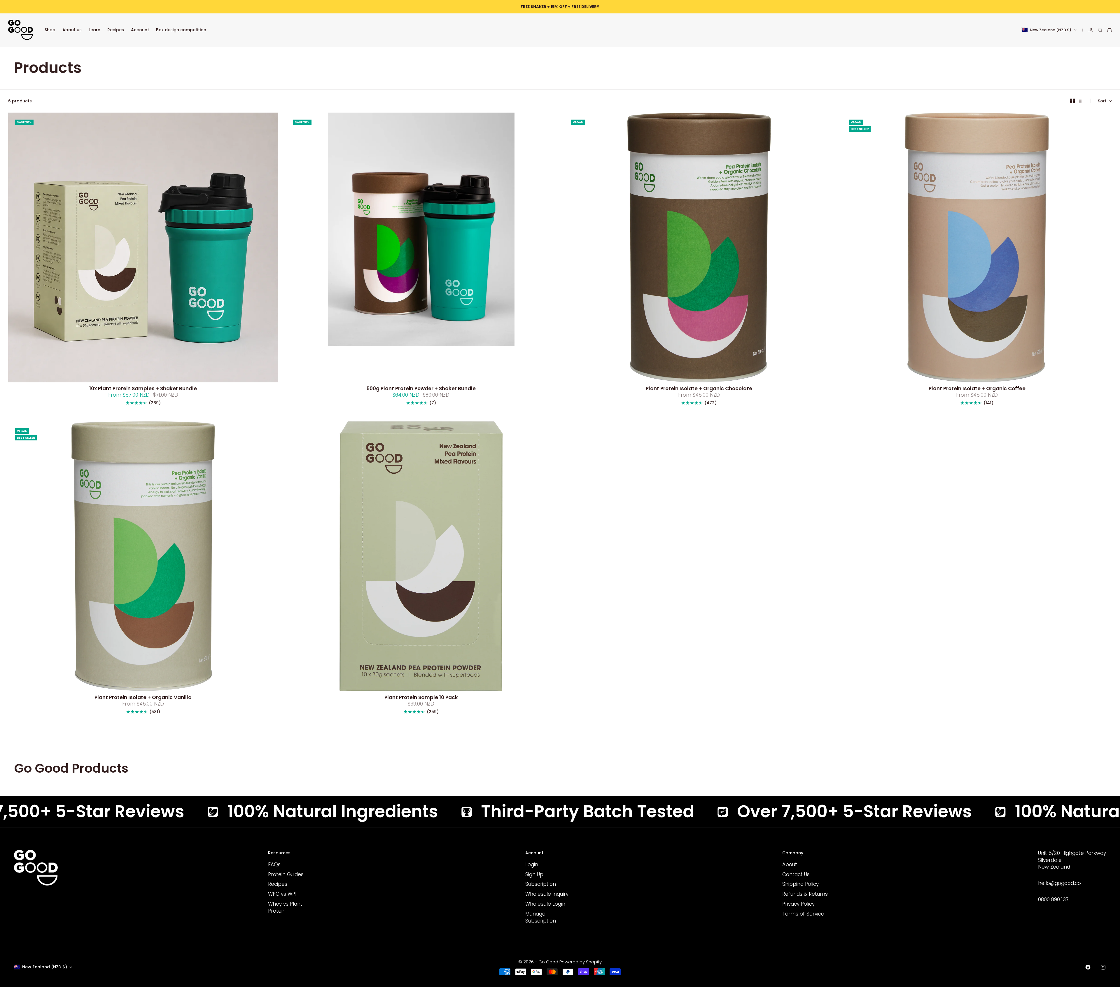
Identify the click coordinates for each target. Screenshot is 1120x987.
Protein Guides (286, 874)
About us (72, 30)
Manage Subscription (540, 917)
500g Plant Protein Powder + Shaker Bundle (421, 389)
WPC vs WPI (282, 893)
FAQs (274, 864)
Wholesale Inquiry (546, 893)
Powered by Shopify (580, 962)
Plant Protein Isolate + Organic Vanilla (143, 698)
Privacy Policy (798, 903)
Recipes (115, 30)
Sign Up (534, 874)
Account (140, 30)
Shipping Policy (800, 884)
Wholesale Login (545, 903)
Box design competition (181, 30)
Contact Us (796, 874)
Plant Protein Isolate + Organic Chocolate (699, 389)
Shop (50, 30)
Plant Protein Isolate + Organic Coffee (977, 389)
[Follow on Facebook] (1088, 967)
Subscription (540, 884)
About (789, 864)
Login (531, 864)
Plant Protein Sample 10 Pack (421, 698)
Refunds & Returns (805, 893)
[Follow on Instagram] (1103, 967)
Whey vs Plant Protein (285, 907)
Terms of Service (803, 913)
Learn (94, 30)
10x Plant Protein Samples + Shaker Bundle (143, 389)
